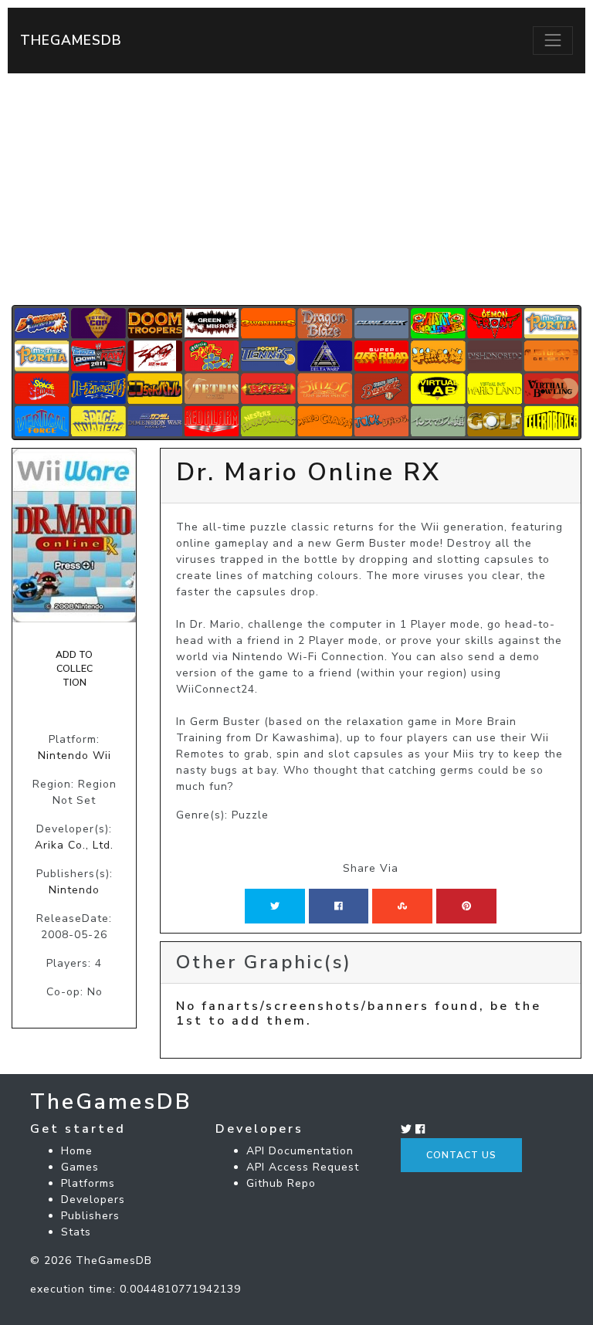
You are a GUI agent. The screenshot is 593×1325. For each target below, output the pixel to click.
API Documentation (300, 1151)
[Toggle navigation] (553, 40)
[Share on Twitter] (275, 906)
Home (77, 1151)
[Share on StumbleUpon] (402, 906)
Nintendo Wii (74, 755)
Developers (93, 1199)
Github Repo (281, 1183)
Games (80, 1167)
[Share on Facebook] (338, 906)
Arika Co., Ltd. (74, 845)
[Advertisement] (296, 189)
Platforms (88, 1183)
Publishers (90, 1215)
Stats (76, 1232)
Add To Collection (74, 669)
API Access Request (302, 1167)
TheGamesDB (71, 40)
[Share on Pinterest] (466, 906)
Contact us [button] (461, 1155)
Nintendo (74, 890)
